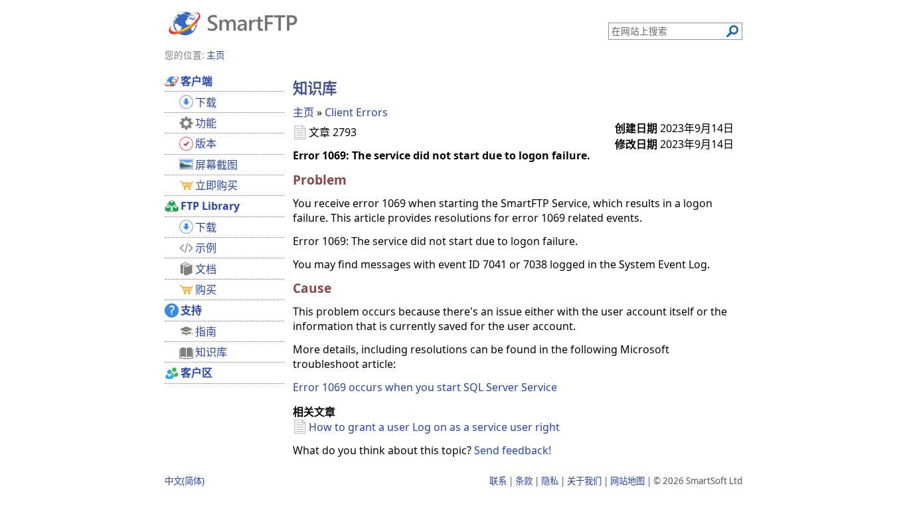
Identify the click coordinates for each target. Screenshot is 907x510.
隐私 (549, 481)
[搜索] (732, 31)
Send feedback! (512, 450)
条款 (524, 481)
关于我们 (584, 481)
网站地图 (627, 481)
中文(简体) (185, 481)
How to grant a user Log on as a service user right (434, 427)
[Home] (233, 22)
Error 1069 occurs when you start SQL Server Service (425, 387)
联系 (498, 481)
